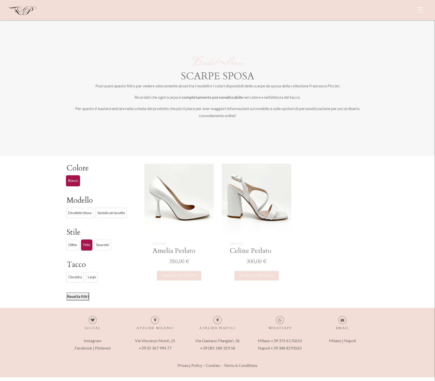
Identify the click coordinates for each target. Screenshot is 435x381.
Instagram (92, 340)
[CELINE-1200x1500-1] (256, 198)
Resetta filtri (78, 296)
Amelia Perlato (174, 250)
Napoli (350, 340)
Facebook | (85, 347)
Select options (179, 275)
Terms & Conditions (241, 365)
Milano (335, 340)
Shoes (159, 243)
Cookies (213, 365)
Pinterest (103, 347)
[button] (73, 181)
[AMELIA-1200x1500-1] (179, 198)
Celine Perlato (250, 250)
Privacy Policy (189, 365)
